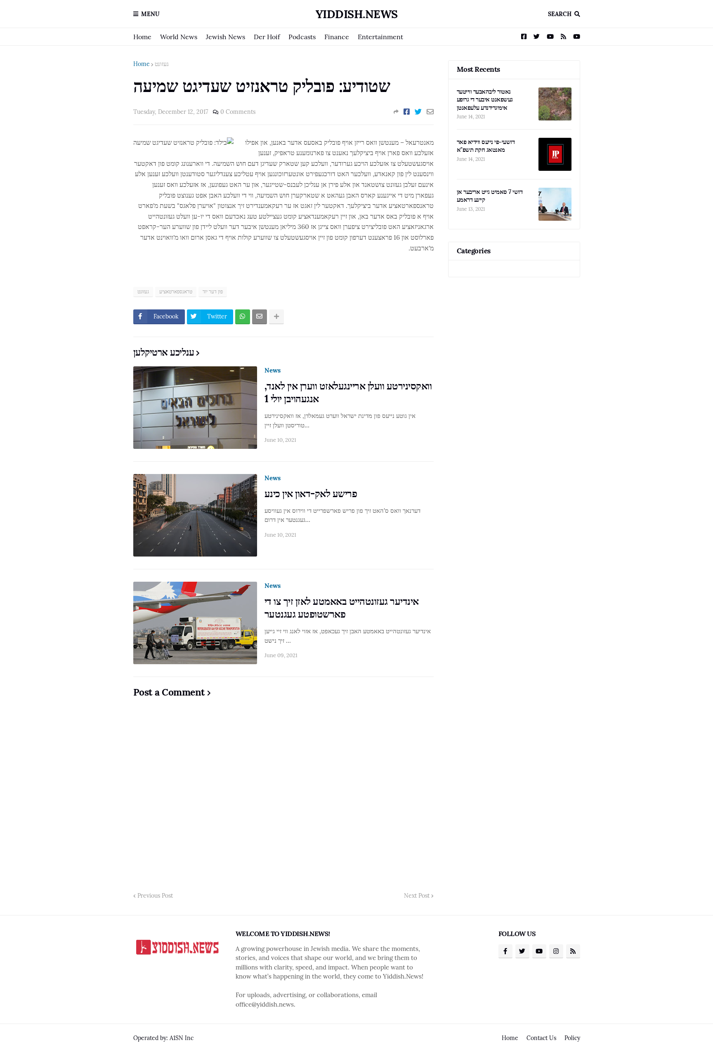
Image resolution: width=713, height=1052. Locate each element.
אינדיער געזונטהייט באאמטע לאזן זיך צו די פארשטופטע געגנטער (341, 607)
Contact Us (541, 1038)
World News (178, 37)
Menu (150, 14)
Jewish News (225, 37)
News (272, 370)
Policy (572, 1038)
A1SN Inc (182, 1038)
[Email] (430, 112)
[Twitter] (418, 112)
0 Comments (237, 112)
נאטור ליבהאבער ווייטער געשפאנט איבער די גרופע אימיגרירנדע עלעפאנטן (485, 99)
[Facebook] (407, 112)
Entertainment (380, 37)
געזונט (162, 64)
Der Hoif (267, 37)
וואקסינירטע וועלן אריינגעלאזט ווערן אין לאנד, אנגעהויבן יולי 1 (348, 392)
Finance (336, 37)
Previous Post (155, 895)
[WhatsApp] (242, 316)
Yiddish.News (357, 14)
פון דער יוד (213, 291)
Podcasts (302, 37)
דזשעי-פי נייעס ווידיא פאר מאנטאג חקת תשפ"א (486, 146)
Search (559, 14)
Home (142, 37)
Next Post (417, 895)
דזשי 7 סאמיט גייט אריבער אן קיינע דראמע (490, 196)
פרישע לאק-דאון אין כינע (310, 493)
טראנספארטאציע (175, 291)
